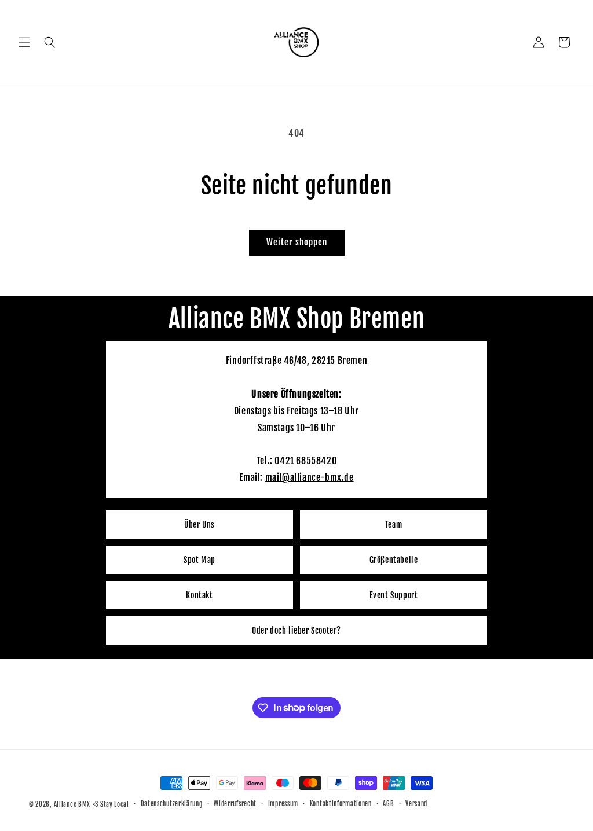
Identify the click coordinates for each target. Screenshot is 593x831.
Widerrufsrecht (235, 804)
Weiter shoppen (296, 242)
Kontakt (199, 595)
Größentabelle (393, 560)
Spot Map (199, 560)
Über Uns (199, 525)
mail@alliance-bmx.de (309, 477)
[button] (24, 42)
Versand (416, 804)
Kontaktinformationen (341, 804)
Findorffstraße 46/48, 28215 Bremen (296, 360)
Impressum (283, 804)
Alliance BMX (72, 804)
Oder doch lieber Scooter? (296, 630)
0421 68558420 (305, 460)
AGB (388, 804)
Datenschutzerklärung (172, 804)
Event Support (393, 595)
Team (393, 525)
